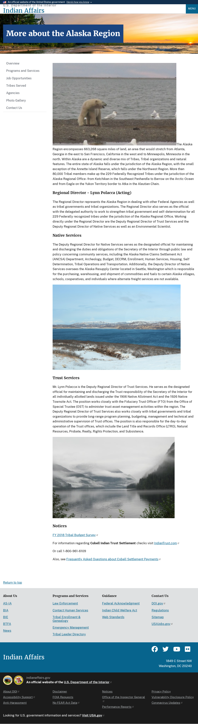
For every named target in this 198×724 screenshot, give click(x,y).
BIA (5, 610)
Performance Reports (116, 706)
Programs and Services (22, 71)
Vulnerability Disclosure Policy (173, 697)
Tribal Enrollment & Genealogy (66, 619)
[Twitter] (165, 650)
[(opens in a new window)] (7, 680)
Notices (107, 691)
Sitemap (158, 617)
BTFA (7, 624)
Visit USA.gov (92, 715)
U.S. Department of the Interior (86, 682)
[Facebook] (154, 650)
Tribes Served (16, 85)
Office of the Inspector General (123, 697)
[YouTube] (176, 650)
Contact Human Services (70, 610)
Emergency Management (71, 627)
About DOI (10, 691)
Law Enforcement (65, 603)
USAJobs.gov (161, 624)
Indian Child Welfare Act (119, 610)
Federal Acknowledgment (121, 603)
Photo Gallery (16, 100)
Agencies (13, 93)
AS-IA (7, 603)
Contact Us (14, 108)
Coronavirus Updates (166, 702)
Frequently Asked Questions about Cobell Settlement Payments (112, 559)
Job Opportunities (19, 78)
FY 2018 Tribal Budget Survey (74, 535)
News (7, 630)
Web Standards (113, 617)
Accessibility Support (18, 697)
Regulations (160, 610)
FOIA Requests (63, 697)
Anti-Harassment (15, 702)
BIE (5, 617)
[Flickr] (187, 650)
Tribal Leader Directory (69, 634)
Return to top (12, 582)
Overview (13, 63)
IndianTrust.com (165, 543)
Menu (192, 8)
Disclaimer (60, 691)
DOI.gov (157, 603)
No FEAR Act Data (65, 702)
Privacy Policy (161, 691)
